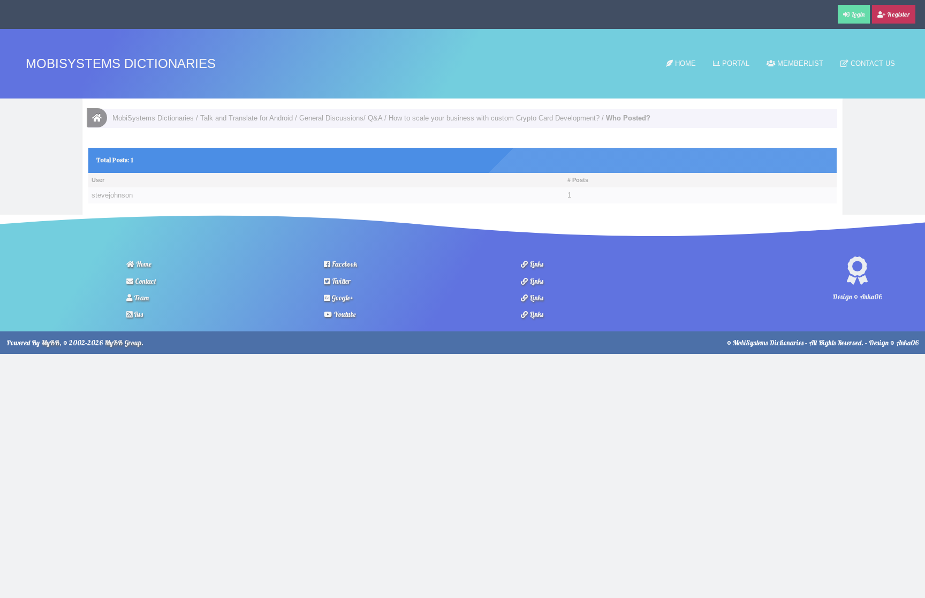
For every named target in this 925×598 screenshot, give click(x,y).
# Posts (577, 180)
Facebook (343, 264)
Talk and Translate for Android (246, 118)
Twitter (340, 281)
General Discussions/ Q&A (340, 118)
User (98, 180)
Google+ (341, 297)
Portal (734, 63)
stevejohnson (112, 195)
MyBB (50, 342)
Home (684, 63)
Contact (144, 281)
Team (140, 297)
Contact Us (871, 63)
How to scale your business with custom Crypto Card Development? (494, 118)
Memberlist (799, 63)
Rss (137, 314)
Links (535, 264)
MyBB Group (122, 342)
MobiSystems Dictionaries (121, 63)
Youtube (344, 314)
